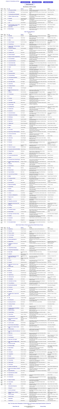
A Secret (9, 192)
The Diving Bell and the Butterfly (13, 14)
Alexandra (10, 262)
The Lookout (10, 129)
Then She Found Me (11, 343)
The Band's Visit (11, 52)
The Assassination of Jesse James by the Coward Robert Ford (14, 25)
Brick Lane (10, 270)
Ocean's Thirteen (11, 394)
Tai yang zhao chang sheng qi (13, 249)
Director (22, 8)
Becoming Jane (11, 299)
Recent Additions (36, 2)
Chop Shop (10, 100)
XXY (9, 295)
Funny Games (10, 381)
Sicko (9, 69)
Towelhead (10, 153)
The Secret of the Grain (12, 133)
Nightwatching (10, 241)
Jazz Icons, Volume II (11, 320)
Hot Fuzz (9, 260)
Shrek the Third (10, 396)
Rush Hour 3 (10, 335)
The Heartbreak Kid (11, 316)
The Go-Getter (10, 360)
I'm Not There (10, 83)
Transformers (10, 400)
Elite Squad (10, 205)
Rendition (10, 215)
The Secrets (10, 287)
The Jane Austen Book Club (13, 155)
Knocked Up (10, 110)
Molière (9, 176)
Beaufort (9, 188)
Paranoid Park (10, 186)
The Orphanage (11, 94)
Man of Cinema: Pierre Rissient (13, 324)
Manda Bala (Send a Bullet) (12, 372)
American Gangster (11, 54)
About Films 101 (48, 2)
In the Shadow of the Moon (12, 77)
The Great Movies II (29, 31)
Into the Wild (10, 26)
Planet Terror (10, 121)
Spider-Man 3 (10, 398)
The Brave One (10, 108)
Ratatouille (10, 35)
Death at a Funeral (11, 310)
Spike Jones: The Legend (12, 339)
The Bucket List (11, 190)
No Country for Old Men (12, 10)
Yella (9, 297)
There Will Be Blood (11, 12)
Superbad (10, 163)
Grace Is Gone (10, 314)
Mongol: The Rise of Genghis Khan (14, 56)
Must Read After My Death (12, 285)
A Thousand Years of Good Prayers (14, 159)
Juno (9, 22)
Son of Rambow (11, 337)
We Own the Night (11, 345)
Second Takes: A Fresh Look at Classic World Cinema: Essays (29, 224)
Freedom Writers (11, 312)
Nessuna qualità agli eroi (12, 239)
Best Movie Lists (25, 2)
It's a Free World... (11, 235)
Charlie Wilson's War (11, 102)
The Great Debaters (11, 75)
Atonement (10, 20)
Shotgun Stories (11, 151)
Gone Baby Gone (11, 106)
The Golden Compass (12, 209)
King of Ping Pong (11, 370)
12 (8, 96)
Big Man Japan (10, 266)
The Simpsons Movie (11, 178)
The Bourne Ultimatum (12, 48)
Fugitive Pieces (10, 274)
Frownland (10, 272)
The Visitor (10, 98)
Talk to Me (10, 291)
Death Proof (10, 119)
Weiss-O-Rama (10, 347)
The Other (10, 207)
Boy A (9, 268)
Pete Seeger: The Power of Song (13, 213)
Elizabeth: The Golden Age (12, 366)
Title (9, 8)
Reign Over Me (10, 362)
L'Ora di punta (10, 237)
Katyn (9, 127)
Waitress (9, 125)
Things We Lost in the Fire (12, 201)
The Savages (10, 71)
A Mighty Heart (10, 123)
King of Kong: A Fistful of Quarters (14, 131)
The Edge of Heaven (11, 85)
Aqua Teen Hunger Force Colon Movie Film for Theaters (13, 256)
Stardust (9, 349)
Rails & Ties (10, 333)
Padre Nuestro (10, 374)
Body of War (10, 251)
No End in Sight (11, 104)
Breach (9, 167)
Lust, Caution (10, 50)
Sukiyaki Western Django (12, 247)
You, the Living (10, 79)
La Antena (10, 135)
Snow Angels (10, 364)
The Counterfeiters (11, 58)
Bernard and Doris (11, 358)
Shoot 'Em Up (10, 289)
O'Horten (9, 157)
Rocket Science (11, 165)
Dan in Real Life (11, 182)
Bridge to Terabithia (11, 379)
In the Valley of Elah (11, 81)
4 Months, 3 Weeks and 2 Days (13, 16)
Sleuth (9, 245)
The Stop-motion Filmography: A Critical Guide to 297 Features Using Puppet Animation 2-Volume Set (29, 403)
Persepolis (10, 18)
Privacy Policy (43, 406)
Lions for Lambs (11, 322)
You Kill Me (10, 180)
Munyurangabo (10, 211)
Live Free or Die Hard (11, 390)
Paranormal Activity (11, 73)
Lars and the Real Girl (11, 60)
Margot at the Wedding (12, 184)
